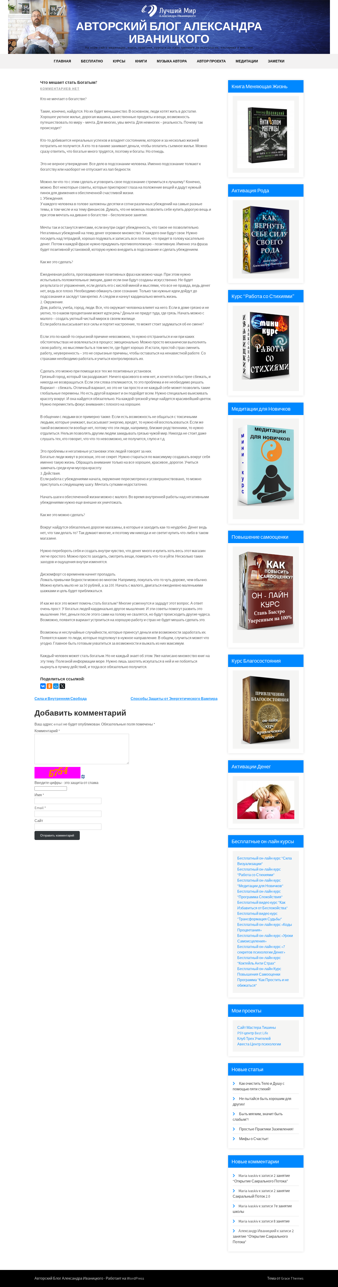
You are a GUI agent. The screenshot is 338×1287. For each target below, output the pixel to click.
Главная (62, 61)
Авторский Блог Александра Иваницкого (169, 32)
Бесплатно (92, 61)
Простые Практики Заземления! (266, 1129)
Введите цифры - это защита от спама (66, 782)
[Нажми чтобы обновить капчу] (57, 772)
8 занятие (282, 1221)
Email (40, 807)
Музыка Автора (172, 61)
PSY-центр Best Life (252, 1033)
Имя (39, 795)
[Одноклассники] (49, 686)
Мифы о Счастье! (253, 1138)
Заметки (276, 61)
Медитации (247, 61)
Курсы (119, 61)
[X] (62, 686)
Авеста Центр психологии (259, 1044)
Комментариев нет (60, 89)
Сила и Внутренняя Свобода (60, 698)
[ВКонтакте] (43, 686)
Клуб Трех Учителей (254, 1038)
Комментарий (47, 730)
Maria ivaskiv (248, 1175)
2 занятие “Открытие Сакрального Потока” (263, 1236)
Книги (141, 61)
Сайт (38, 820)
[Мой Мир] (56, 686)
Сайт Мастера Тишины (256, 1027)
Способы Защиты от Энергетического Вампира (174, 698)
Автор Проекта (211, 61)
